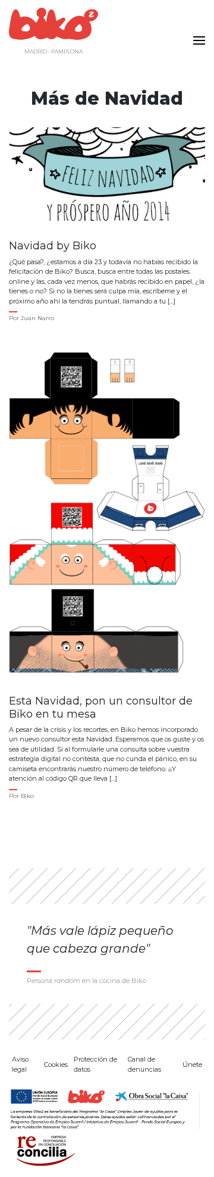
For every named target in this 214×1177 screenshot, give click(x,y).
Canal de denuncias (144, 1064)
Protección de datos (95, 1064)
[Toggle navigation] (196, 33)
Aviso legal (20, 1064)
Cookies (56, 1064)
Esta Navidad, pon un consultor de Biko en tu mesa (101, 708)
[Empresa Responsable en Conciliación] (43, 1149)
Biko (27, 796)
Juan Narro (37, 318)
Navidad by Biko (52, 246)
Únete (192, 1064)
